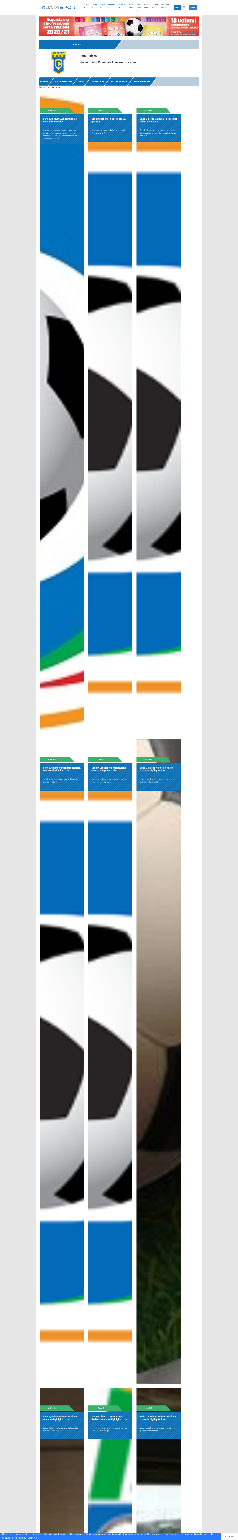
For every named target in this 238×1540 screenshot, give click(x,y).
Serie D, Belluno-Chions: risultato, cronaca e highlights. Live (60, 1418)
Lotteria (155, 5)
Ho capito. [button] (229, 1536)
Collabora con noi (165, 6)
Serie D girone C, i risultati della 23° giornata (109, 120)
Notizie (86, 5)
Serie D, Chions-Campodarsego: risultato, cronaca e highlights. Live (109, 1418)
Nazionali (111, 5)
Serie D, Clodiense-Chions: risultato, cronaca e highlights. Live (158, 1418)
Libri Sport (139, 6)
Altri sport (131, 6)
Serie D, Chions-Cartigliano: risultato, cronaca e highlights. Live (62, 769)
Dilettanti (122, 5)
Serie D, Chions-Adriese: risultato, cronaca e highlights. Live (157, 769)
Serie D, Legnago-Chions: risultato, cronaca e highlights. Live (108, 769)
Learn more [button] (33, 1538)
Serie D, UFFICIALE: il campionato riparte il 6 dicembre (60, 120)
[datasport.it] (60, 7)
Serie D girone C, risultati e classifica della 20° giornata (158, 120)
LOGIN (192, 7)
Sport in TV (146, 6)
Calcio (94, 5)
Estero (102, 5)
